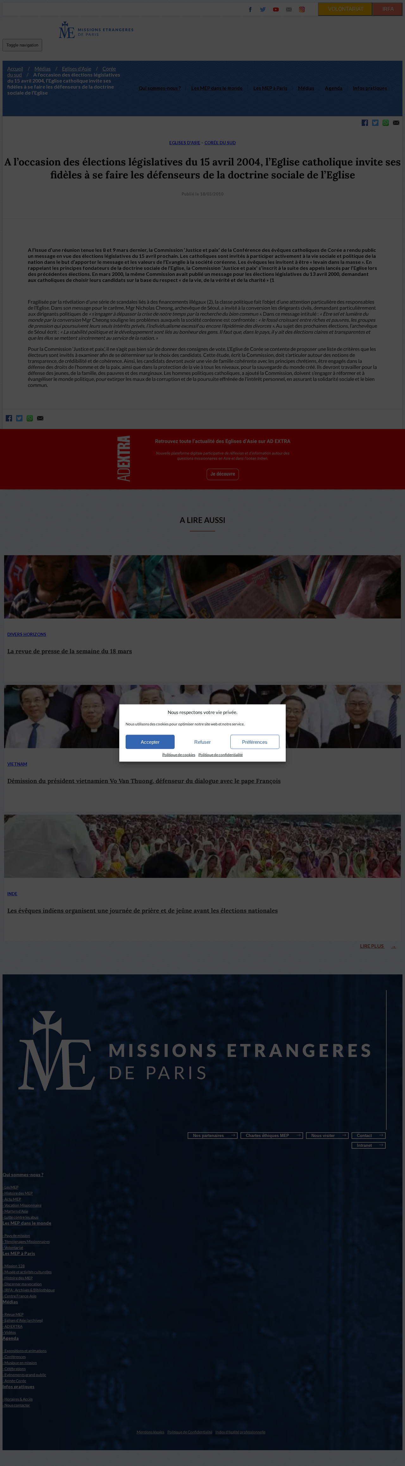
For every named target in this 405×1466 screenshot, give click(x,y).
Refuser (202, 741)
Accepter (150, 741)
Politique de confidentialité (220, 754)
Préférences (254, 741)
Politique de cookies (178, 754)
